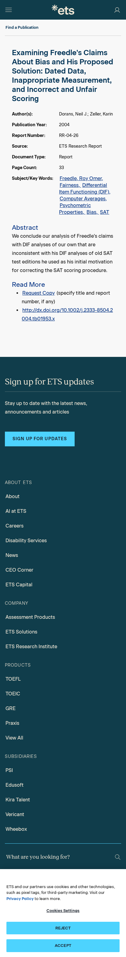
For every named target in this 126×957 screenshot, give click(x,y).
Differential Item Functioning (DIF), (84, 188)
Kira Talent (18, 800)
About (13, 496)
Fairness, (70, 185)
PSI (9, 770)
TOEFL (13, 679)
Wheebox (16, 829)
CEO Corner (19, 570)
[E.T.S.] (63, 9)
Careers (15, 526)
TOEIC (13, 694)
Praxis (12, 723)
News (12, 555)
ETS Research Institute (31, 646)
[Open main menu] (8, 9)
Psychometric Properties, (75, 208)
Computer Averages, (83, 199)
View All (14, 738)
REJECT (63, 928)
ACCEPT (63, 945)
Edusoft (15, 785)
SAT (104, 212)
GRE (11, 708)
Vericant (15, 814)
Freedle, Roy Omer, (81, 178)
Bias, (93, 212)
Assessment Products (30, 617)
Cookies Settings (63, 910)
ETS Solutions (21, 632)
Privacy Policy (20, 898)
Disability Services (26, 540)
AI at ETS (16, 511)
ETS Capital (19, 585)
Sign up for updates (40, 438)
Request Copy (38, 293)
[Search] (117, 857)
